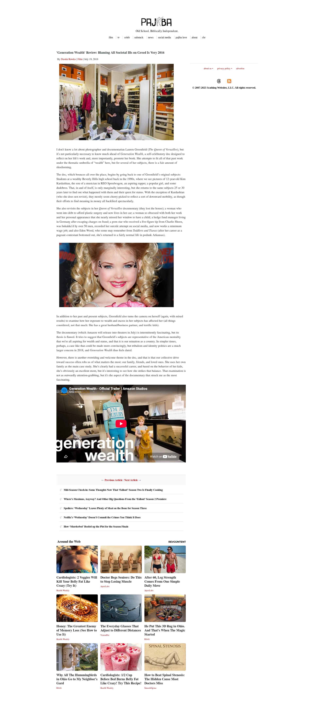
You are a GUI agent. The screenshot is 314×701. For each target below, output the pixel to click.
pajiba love (181, 37)
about (194, 37)
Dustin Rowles (68, 59)
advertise (240, 68)
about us (207, 68)
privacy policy (223, 68)
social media (164, 37)
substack (138, 37)
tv (119, 37)
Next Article (131, 480)
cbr (203, 37)
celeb (127, 37)
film (111, 37)
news (150, 37)
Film (80, 59)
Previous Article (113, 480)
